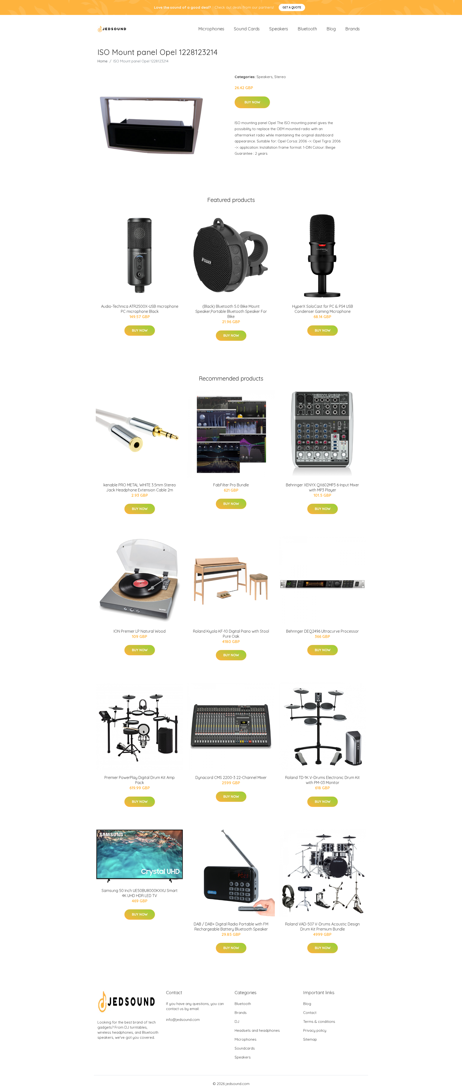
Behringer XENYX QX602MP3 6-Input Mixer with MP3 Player (322, 487)
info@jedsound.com (183, 1019)
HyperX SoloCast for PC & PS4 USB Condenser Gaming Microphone (322, 309)
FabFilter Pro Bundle (231, 484)
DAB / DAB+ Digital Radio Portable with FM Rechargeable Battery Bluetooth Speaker (231, 926)
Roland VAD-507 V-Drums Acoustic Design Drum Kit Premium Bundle (322, 926)
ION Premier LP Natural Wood (140, 631)
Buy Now (252, 102)
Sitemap (310, 1039)
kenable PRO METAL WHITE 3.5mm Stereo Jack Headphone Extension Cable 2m (139, 487)
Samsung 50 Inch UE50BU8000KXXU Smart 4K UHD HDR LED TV (140, 893)
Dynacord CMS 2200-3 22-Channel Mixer (231, 777)
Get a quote (291, 7)
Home (102, 61)
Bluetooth (307, 29)
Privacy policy (314, 1030)
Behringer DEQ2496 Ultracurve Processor (322, 631)
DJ (237, 1021)
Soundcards (245, 1048)
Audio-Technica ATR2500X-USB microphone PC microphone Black (139, 309)
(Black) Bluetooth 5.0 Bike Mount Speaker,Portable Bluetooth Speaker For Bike (231, 311)
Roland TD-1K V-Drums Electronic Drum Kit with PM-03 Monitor (322, 780)
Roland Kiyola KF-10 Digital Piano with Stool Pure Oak (231, 634)
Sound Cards (247, 29)
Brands (352, 29)
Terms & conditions (319, 1021)
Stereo (280, 76)
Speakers (278, 29)
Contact (309, 1012)
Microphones (211, 29)
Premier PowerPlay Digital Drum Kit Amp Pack (139, 780)
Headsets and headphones (257, 1030)
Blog (331, 29)
